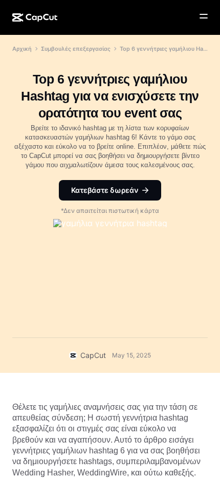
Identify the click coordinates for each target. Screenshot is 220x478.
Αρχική (22, 48)
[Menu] (203, 16)
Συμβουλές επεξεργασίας (76, 48)
